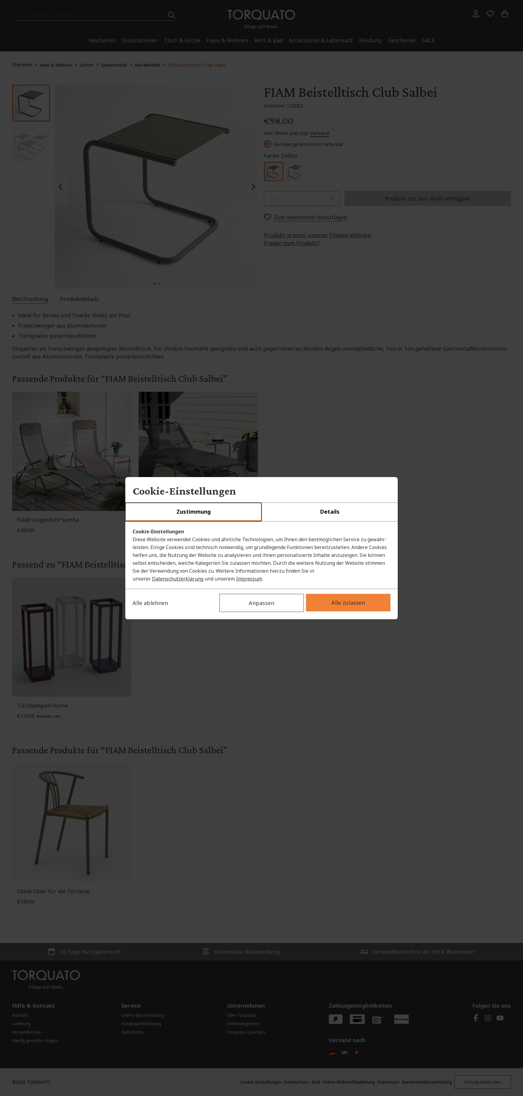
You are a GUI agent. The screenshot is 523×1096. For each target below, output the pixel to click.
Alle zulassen (348, 602)
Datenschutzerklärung (177, 578)
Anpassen (261, 603)
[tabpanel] (261, 555)
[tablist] (261, 512)
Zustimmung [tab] (193, 511)
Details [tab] (330, 511)
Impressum (249, 578)
